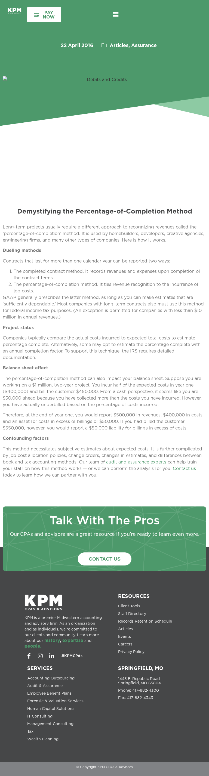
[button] (116, 15)
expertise (72, 640)
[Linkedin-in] (51, 656)
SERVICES (40, 668)
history (52, 640)
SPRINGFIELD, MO (140, 668)
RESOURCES (134, 596)
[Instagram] (40, 656)
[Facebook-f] (28, 656)
